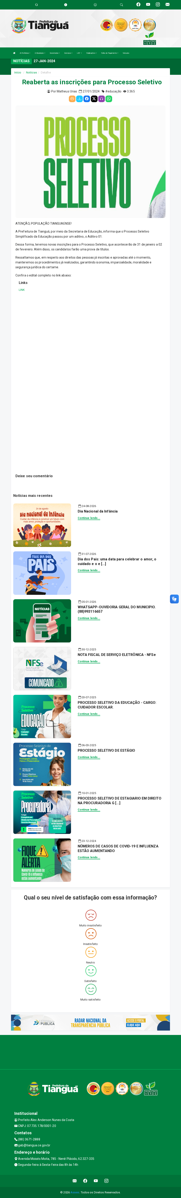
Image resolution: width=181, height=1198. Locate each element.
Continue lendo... (89, 518)
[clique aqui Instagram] (106, 1181)
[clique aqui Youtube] (96, 1181)
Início (17, 72)
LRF (79, 53)
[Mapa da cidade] (90, 1051)
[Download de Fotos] (79, 99)
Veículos (126, 53)
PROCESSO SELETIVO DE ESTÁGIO (106, 750)
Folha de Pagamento (109, 53)
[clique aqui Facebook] (85, 1181)
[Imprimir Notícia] (72, 99)
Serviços (67, 53)
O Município (39, 53)
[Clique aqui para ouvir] (101, 99)
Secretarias (54, 53)
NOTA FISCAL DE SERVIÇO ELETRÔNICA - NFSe (117, 655)
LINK (22, 289)
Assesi (74, 1192)
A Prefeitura (24, 53)
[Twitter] (94, 99)
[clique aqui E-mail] (75, 1181)
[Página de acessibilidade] (95, 4)
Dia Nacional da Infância (98, 511)
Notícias (31, 72)
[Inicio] (14, 53)
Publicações (91, 53)
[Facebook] (86, 99)
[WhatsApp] (109, 99)
